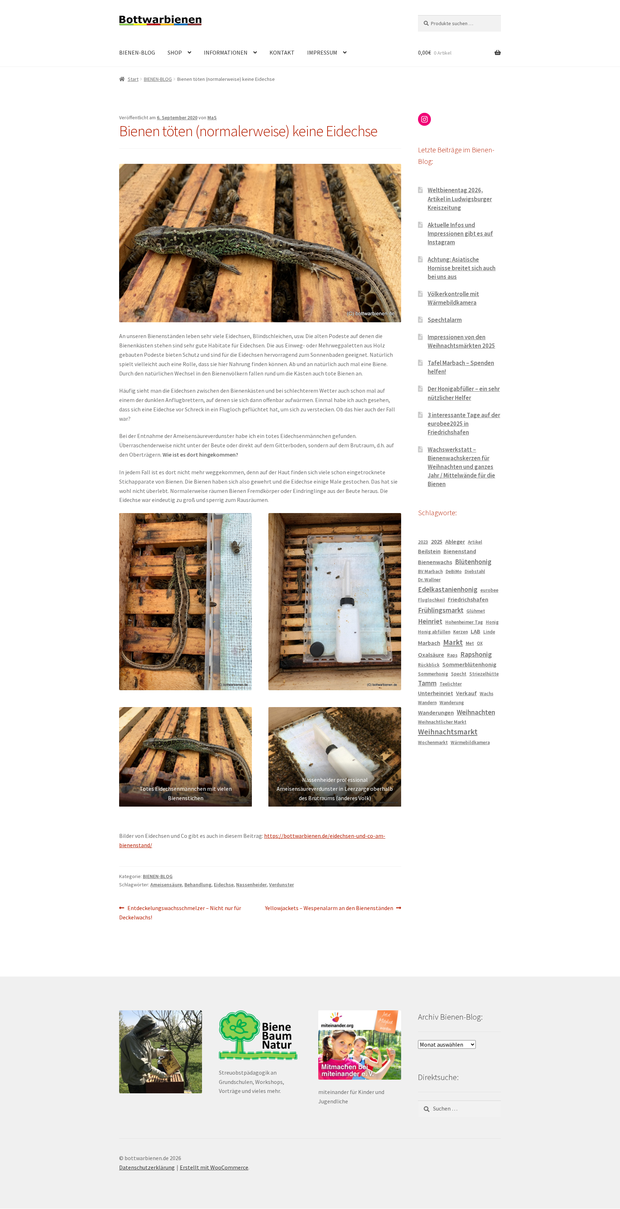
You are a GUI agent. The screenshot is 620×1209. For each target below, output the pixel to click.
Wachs (486, 694)
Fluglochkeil (431, 600)
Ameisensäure (166, 884)
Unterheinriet (435, 693)
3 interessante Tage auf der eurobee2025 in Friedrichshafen (464, 423)
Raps (452, 655)
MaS (212, 117)
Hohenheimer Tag (464, 622)
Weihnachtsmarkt (448, 732)
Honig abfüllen (434, 632)
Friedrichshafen (468, 599)
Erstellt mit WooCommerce (214, 1167)
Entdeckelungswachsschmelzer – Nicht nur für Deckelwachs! (180, 912)
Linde (489, 632)
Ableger (455, 541)
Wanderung (452, 703)
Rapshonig (476, 654)
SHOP (175, 52)
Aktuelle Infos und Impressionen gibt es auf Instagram (460, 233)
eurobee (489, 590)
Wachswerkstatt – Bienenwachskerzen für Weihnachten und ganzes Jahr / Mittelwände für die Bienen (461, 467)
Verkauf (466, 693)
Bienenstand (459, 551)
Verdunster (281, 884)
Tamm (427, 683)
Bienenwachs (435, 562)
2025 (436, 541)
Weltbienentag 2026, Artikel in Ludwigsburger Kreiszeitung (460, 198)
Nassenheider (251, 884)
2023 (423, 542)
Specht (458, 674)
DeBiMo (454, 571)
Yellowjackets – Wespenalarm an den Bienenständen (329, 908)
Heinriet (430, 621)
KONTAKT (282, 52)
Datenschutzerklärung (147, 1167)
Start (133, 79)
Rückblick (429, 665)
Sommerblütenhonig (469, 664)
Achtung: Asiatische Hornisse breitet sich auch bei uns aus (461, 268)
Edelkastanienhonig (448, 589)
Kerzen (460, 632)
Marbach (429, 643)
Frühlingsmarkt (441, 610)
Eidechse (224, 884)
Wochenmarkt (433, 742)
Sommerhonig (433, 674)
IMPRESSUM (322, 52)
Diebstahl (475, 571)
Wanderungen (436, 712)
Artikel (475, 542)
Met (470, 643)
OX (480, 643)
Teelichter (451, 684)
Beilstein (429, 551)
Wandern (427, 703)
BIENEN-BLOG (137, 52)
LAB (475, 631)
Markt (453, 642)
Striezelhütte (484, 674)
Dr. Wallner (429, 580)
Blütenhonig (473, 561)
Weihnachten (476, 712)
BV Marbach (430, 571)
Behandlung (197, 884)
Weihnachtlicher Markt (442, 722)
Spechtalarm (445, 320)
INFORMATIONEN (226, 52)
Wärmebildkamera (470, 742)
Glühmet (475, 611)
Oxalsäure (431, 655)
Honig (492, 622)
